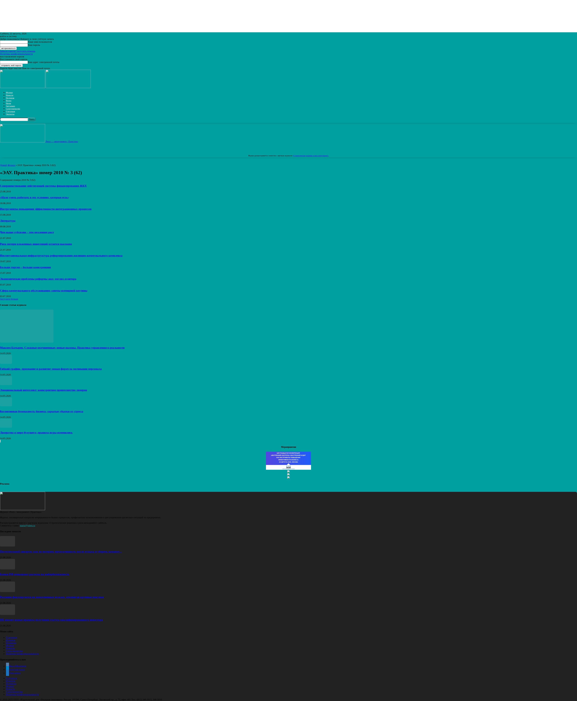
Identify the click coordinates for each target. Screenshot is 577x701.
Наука (8, 103)
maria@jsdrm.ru (27, 525)
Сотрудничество (13, 109)
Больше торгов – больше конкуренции (25, 267)
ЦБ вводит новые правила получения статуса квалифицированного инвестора (51, 619)
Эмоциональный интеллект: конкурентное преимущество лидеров (43, 390)
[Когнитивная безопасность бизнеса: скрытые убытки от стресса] (6, 405)
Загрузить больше (9, 299)
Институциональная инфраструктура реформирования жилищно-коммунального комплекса (61, 255)
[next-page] (0, 441)
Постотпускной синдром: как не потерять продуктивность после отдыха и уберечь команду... (61, 551)
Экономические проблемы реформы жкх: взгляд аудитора (38, 278)
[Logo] (23, 87)
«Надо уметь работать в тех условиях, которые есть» (34, 197)
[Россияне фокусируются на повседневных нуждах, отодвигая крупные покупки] (7, 591)
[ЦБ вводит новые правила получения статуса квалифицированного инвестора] (7, 614)
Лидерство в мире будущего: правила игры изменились (36, 432)
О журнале (10, 111)
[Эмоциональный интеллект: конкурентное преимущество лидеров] (6, 384)
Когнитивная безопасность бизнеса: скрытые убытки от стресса (41, 411)
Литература (7, 220)
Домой (3, 165)
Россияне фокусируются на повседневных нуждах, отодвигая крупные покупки (52, 597)
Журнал (9, 92)
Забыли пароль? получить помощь (17, 51)
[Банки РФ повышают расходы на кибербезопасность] (7, 568)
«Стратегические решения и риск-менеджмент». (311, 156)
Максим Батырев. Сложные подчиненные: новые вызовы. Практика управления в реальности (62, 347)
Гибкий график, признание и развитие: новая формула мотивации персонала (51, 368)
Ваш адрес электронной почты (43, 62)
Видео (8, 100)
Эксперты (10, 114)
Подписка (10, 98)
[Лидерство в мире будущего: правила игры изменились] (6, 427)
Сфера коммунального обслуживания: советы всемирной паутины (43, 290)
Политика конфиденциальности (16, 54)
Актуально (10, 106)
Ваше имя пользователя (40, 42)
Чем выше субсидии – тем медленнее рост (27, 232)
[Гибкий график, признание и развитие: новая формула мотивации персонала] (6, 363)
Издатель (10, 640)
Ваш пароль (34, 45)
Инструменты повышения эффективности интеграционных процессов (46, 209)
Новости (9, 95)
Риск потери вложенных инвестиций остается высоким (36, 244)
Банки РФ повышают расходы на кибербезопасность (34, 574)
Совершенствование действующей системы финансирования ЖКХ (43, 185)
